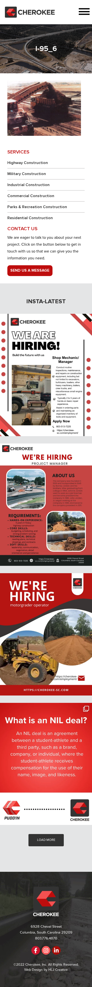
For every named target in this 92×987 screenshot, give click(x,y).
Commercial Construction (30, 196)
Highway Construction (27, 163)
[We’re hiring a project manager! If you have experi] (46, 504)
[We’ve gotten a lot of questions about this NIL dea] (46, 764)
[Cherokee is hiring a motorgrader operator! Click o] (46, 634)
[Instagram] (46, 950)
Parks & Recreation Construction (37, 207)
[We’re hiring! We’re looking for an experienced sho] (46, 375)
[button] (73, 12)
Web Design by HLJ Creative (46, 970)
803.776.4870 (46, 938)
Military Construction (26, 174)
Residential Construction (30, 218)
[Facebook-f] (35, 950)
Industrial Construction (28, 185)
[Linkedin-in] (56, 950)
